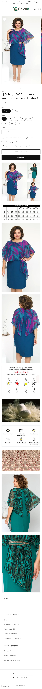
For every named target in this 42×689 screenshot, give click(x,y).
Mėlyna (6, 111)
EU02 (21, 685)
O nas (6, 620)
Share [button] (6, 598)
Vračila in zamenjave (10, 633)
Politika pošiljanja (10, 655)
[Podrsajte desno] (25, 88)
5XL (20, 123)
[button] (2, 9)
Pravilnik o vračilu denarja (12, 638)
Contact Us (7, 651)
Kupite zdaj (21, 158)
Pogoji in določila (10, 629)
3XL (5, 123)
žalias (16, 111)
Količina (4, 128)
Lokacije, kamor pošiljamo (12, 660)
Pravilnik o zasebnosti (11, 624)
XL (23, 119)
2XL (30, 119)
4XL (12, 123)
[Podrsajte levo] (16, 88)
